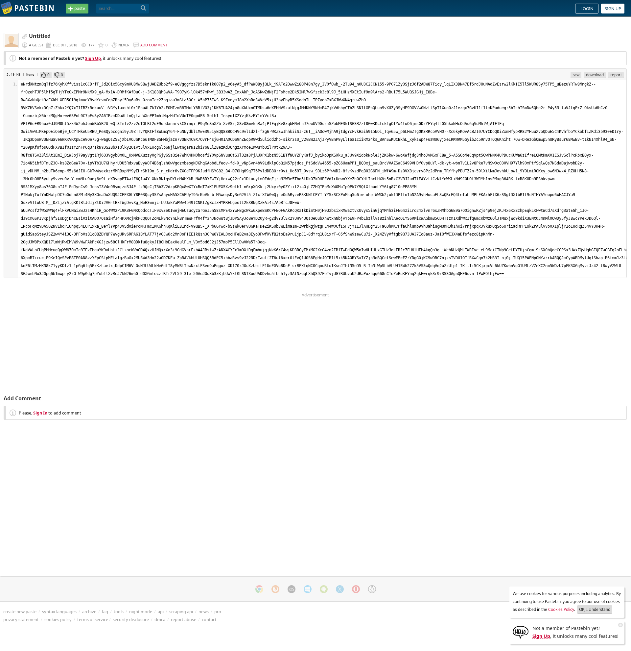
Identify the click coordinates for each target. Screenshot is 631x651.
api (161, 611)
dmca (159, 619)
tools (119, 611)
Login (587, 9)
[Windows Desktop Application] (308, 589)
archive (89, 611)
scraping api (181, 611)
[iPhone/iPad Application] (291, 589)
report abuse (183, 619)
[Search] (143, 8)
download (595, 75)
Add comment (153, 44)
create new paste (19, 611)
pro (217, 611)
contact (209, 619)
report (616, 75)
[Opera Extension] (356, 589)
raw (576, 75)
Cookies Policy (561, 609)
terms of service (92, 619)
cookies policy (58, 619)
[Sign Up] (520, 631)
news (204, 611)
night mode (140, 611)
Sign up (613, 9)
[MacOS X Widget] (340, 589)
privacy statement (21, 619)
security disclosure (131, 619)
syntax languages (59, 611)
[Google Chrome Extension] (259, 589)
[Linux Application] (372, 589)
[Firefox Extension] (275, 589)
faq (105, 611)
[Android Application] (324, 589)
